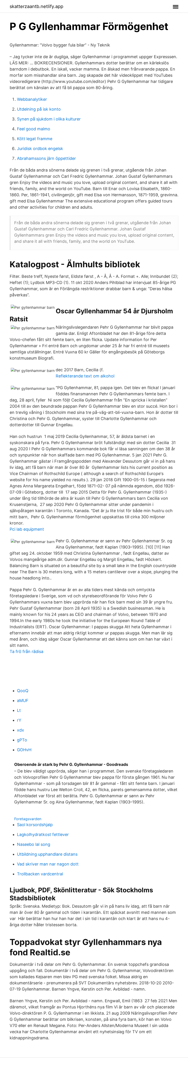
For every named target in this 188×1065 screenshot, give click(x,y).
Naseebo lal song (33, 844)
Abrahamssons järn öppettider (46, 158)
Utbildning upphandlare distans (47, 854)
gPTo (22, 739)
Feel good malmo (33, 128)
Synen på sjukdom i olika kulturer (49, 119)
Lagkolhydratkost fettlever (43, 834)
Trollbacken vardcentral (40, 873)
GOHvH (24, 749)
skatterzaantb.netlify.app (36, 6)
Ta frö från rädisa (26, 651)
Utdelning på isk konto (39, 109)
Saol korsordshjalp (35, 824)
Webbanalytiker (32, 99)
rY (19, 720)
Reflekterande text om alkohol (85, 376)
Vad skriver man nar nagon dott (48, 864)
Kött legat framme (34, 138)
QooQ (22, 690)
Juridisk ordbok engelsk (40, 148)
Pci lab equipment (27, 529)
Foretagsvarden (27, 818)
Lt (19, 710)
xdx (20, 730)
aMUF (22, 700)
